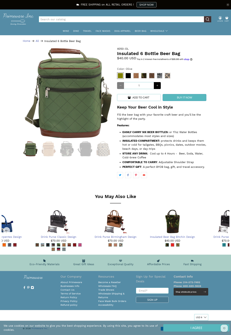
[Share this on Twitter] (120, 175)
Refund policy (68, 304)
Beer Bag (140, 30)
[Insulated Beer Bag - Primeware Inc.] (68, 92)
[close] (227, 4)
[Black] (128, 75)
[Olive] (120, 75)
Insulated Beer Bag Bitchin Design (172, 236)
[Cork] (136, 75)
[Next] (224, 230)
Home (26, 41)
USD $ (199, 317)
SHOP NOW (146, 4)
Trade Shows (106, 289)
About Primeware (71, 282)
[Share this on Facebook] (128, 175)
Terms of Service (70, 293)
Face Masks (103, 30)
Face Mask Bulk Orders (112, 301)
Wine (66, 30)
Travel (87, 30)
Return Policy (68, 297)
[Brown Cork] (151, 75)
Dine (76, 30)
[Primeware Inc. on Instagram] (32, 288)
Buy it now (184, 97)
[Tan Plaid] (167, 75)
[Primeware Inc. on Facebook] (24, 288)
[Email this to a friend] (144, 175)
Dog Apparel (122, 30)
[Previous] (6, 230)
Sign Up (152, 300)
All (37, 41)
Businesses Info (69, 286)
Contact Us (67, 289)
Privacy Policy (68, 301)
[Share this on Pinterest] (136, 175)
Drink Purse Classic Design (58, 236)
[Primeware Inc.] (17, 19)
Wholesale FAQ (107, 286)
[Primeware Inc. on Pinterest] (28, 288)
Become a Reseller (109, 282)
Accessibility (105, 304)
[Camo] (144, 75)
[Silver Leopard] (159, 75)
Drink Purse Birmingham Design (116, 236)
